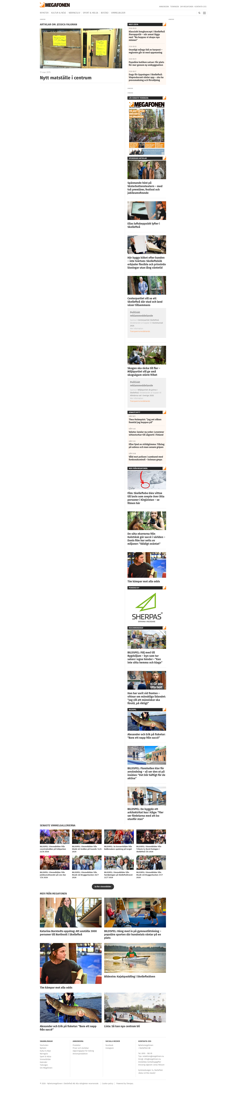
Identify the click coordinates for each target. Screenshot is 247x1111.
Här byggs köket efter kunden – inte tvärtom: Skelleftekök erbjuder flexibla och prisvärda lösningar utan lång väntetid (146, 262)
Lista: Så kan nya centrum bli (122, 1026)
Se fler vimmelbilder (103, 887)
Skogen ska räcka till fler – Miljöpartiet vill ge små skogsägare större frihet (143, 372)
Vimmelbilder (118, 12)
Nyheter (44, 12)
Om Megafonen (186, 7)
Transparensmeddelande (140, 331)
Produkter (77, 1045)
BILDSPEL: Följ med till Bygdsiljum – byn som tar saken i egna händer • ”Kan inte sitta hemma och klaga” (144, 657)
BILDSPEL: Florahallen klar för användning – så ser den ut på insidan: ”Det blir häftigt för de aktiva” (146, 773)
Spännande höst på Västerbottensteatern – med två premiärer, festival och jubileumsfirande (144, 188)
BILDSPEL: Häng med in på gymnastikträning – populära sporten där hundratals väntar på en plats (132, 935)
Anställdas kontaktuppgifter (149, 1062)
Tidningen (174, 7)
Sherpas (129, 1083)
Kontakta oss (200, 7)
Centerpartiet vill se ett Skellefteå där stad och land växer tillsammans (144, 302)
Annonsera (164, 7)
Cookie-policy (107, 1083)
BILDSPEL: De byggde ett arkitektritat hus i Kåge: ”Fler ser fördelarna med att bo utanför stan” (145, 814)
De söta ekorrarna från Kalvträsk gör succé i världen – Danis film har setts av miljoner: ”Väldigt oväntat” (146, 538)
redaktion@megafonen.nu (153, 1056)
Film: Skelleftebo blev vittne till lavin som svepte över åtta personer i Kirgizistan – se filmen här (145, 498)
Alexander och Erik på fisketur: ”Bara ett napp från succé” (146, 736)
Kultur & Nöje (58, 12)
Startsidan (44, 1045)
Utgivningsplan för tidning (83, 1051)
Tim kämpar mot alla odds (143, 581)
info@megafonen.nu (152, 1059)
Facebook (109, 1045)
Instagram (109, 1048)
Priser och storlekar (81, 1048)
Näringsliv (74, 12)
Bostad (104, 12)
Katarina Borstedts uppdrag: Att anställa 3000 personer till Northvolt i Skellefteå (68, 933)
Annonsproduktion (80, 1054)
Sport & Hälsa (90, 12)
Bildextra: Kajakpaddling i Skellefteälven (129, 976)
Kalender (43, 1062)
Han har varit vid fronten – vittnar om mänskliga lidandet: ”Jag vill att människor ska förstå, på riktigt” (146, 698)
